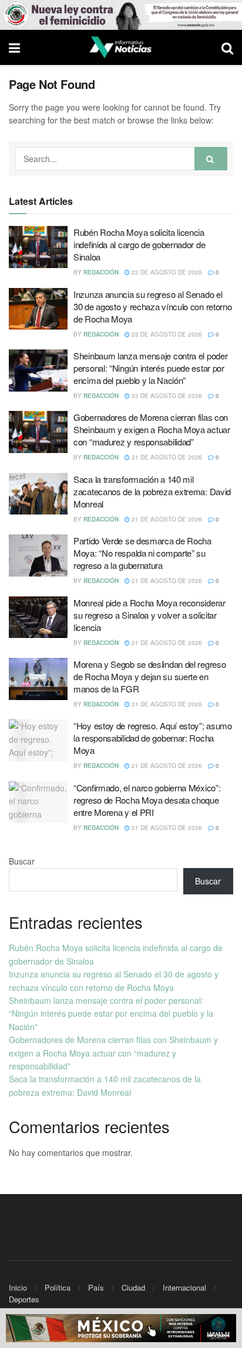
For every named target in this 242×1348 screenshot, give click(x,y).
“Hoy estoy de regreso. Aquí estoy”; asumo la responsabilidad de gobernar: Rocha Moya (152, 737)
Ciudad (133, 1287)
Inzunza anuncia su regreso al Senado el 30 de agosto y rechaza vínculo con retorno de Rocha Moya (152, 306)
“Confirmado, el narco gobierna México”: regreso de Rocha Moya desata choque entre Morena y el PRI (146, 799)
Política (57, 1287)
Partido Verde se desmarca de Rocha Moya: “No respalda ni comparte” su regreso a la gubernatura (142, 552)
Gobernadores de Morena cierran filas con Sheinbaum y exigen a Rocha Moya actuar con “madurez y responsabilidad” (151, 429)
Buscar (22, 861)
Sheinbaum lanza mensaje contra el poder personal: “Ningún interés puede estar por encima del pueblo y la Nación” (150, 367)
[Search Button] (210, 158)
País (96, 1287)
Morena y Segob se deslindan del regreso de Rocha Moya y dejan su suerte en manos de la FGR (149, 676)
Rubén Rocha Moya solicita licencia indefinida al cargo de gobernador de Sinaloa (139, 244)
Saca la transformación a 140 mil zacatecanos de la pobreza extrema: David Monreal (152, 491)
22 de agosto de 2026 (166, 272)
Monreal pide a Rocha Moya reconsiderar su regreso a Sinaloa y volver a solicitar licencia (149, 614)
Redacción (101, 272)
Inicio (18, 1287)
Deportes (24, 1299)
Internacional (184, 1287)
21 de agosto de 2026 (166, 457)
